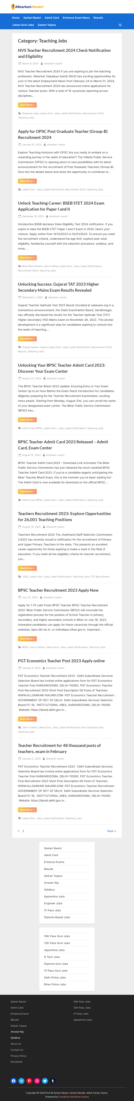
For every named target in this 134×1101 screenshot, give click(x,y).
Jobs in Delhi (29, 727)
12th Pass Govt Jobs (57, 943)
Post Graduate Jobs (92, 727)
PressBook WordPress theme (74, 1096)
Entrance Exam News (76, 17)
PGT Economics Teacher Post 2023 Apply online (61, 660)
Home (16, 17)
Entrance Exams (20, 1013)
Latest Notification (71, 113)
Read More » (28, 105)
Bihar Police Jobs (55, 984)
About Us (16, 1043)
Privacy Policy (18, 1055)
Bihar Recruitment (32, 266)
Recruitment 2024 (93, 113)
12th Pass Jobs (82, 1007)
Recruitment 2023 (102, 347)
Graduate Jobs (30, 113)
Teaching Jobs (26, 117)
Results (98, 17)
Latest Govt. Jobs (50, 113)
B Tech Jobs (52, 957)
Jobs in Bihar (50, 266)
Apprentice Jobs (54, 896)
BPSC (39, 428)
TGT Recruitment (100, 576)
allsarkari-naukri (53, 63)
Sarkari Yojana (47, 24)
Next (110, 831)
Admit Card (52, 17)
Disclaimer (16, 1061)
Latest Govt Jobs (23, 24)
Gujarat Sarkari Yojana (34, 347)
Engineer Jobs (53, 903)
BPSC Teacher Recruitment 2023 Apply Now (58, 590)
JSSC (25, 576)
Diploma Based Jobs (57, 917)
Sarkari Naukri (32, 17)
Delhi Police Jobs (55, 977)
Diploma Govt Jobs (56, 963)
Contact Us (17, 1049)
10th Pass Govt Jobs (57, 936)
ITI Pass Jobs (52, 910)
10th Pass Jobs (82, 1001)
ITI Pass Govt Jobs (56, 970)
